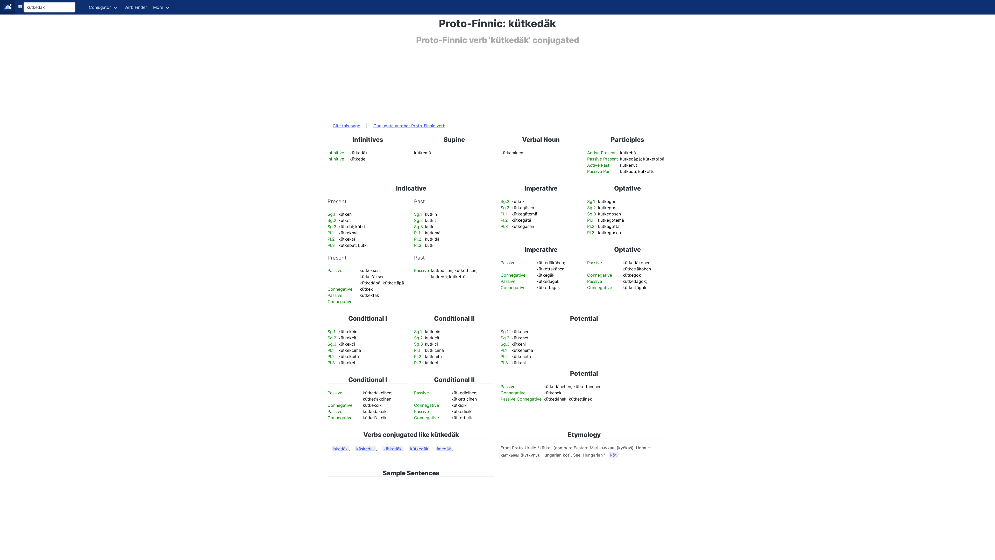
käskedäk (365, 448)
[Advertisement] (483, 81)
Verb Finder (135, 7)
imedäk (444, 448)
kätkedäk (392, 448)
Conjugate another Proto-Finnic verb (409, 125)
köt (613, 455)
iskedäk (340, 448)
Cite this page (346, 125)
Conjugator (100, 7)
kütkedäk (419, 448)
